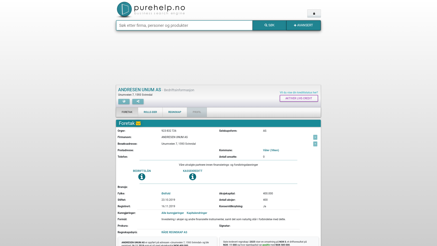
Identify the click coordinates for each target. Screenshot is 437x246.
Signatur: (224, 225)
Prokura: (123, 225)
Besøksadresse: (127, 143)
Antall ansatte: (228, 156)
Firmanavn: (125, 137)
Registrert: (124, 206)
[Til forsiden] (158, 10)
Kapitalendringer (197, 213)
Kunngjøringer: (127, 213)
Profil (197, 112)
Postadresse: (126, 150)
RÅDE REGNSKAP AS (174, 232)
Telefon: (123, 156)
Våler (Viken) (271, 150)
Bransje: (123, 187)
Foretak (127, 112)
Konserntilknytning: (231, 206)
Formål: (122, 219)
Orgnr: (121, 130)
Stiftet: (122, 199)
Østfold (165, 193)
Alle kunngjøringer (172, 213)
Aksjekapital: (227, 193)
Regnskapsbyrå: (128, 232)
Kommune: (226, 150)
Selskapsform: (228, 130)
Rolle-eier (150, 112)
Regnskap (174, 112)
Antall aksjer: (227, 199)
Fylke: (121, 193)
